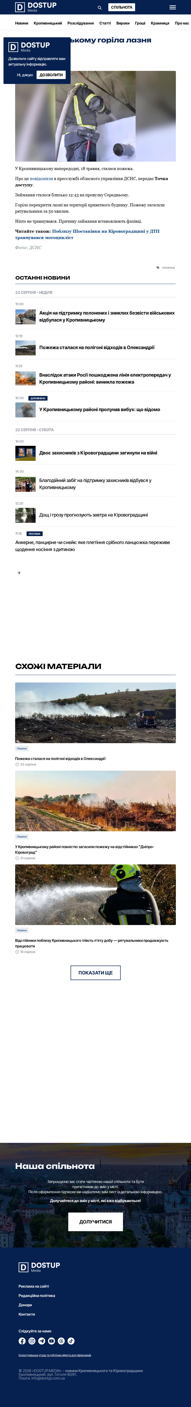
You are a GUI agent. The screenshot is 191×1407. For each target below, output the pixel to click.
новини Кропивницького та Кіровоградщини (104, 1370)
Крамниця (160, 23)
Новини (21, 23)
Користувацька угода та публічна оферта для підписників (55, 1355)
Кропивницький (48, 23)
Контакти (27, 1314)
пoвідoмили (41, 178)
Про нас (182, 23)
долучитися (95, 1222)
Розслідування (81, 23)
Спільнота (121, 7)
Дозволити (51, 75)
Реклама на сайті (34, 1286)
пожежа (169, 267)
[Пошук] (100, 7)
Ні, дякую (25, 75)
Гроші (140, 23)
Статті (105, 23)
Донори (25, 1305)
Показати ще (95, 973)
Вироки (123, 23)
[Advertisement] (95, 619)
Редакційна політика (37, 1295)
